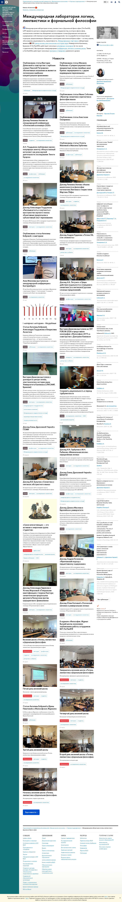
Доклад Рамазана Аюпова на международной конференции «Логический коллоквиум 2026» (37, 123)
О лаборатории (7, 21)
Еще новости (30, 812)
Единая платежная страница (30, 887)
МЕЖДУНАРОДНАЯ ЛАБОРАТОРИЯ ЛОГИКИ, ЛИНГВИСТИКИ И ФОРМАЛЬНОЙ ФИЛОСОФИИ (9, 11)
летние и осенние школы (77, 48)
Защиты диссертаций (66, 850)
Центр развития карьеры (49, 860)
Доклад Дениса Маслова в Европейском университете (71, 508)
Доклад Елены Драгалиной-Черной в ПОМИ (39, 428)
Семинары (5, 25)
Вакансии (5, 52)
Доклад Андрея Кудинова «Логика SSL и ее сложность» (77, 236)
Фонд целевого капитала (30, 861)
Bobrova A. (107, 333)
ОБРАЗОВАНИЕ (47, 835)
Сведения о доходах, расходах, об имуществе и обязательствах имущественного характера (30, 870)
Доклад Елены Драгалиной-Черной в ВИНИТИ (75, 473)
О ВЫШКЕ (26, 835)
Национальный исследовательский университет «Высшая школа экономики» (44, 828)
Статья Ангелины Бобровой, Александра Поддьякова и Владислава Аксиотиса (40, 329)
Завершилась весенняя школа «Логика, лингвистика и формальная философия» (77, 671)
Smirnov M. (100, 133)
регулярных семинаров (65, 46)
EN (107, 2)
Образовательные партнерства (47, 866)
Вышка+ (44, 848)
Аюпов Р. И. (100, 371)
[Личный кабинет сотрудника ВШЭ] (115, 2)
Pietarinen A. (107, 424)
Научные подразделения (74, 828)
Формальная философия (106, 45)
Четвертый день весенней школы (74, 713)
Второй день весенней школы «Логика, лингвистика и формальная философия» (77, 755)
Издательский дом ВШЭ (86, 840)
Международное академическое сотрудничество (7, 42)
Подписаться (105, 30)
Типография (83, 845)
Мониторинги (65, 845)
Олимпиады (45, 843)
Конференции (7, 29)
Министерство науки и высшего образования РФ (106, 839)
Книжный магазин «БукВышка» (88, 843)
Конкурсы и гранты (66, 855)
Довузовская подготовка (49, 840)
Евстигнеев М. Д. (112, 406)
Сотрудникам (6, 48)
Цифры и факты (27, 838)
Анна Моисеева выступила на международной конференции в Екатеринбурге (36, 283)
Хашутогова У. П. (102, 218)
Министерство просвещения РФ (104, 843)
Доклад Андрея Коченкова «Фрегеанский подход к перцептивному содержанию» (73, 561)
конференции (62, 48)
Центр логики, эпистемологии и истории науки (52, 43)
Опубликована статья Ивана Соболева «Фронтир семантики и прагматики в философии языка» (76, 97)
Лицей (44, 838)
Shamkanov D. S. (101, 353)
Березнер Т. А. (111, 218)
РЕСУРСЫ (83, 835)
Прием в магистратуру (48, 850)
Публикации (6, 37)
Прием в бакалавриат (48, 845)
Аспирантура (45, 853)
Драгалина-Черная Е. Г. (103, 174)
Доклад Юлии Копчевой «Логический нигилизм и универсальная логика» (76, 604)
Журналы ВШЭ (84, 850)
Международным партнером (68, 41)
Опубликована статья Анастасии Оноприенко (74, 118)
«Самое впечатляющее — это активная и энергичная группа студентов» (36, 527)
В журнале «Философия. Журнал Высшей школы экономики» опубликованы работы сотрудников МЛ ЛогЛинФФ (75, 625)
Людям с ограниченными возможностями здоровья (30, 883)
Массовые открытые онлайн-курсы (105, 848)
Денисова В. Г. (101, 278)
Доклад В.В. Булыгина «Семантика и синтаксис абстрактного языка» (38, 483)
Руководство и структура (30, 840)
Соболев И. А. (101, 298)
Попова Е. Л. (110, 192)
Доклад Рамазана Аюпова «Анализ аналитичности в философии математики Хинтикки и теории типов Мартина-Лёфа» (76, 188)
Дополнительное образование (47, 856)
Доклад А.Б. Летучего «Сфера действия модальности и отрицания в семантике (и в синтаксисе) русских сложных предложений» (76, 286)
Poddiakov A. (100, 388)
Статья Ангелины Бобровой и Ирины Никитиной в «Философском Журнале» (40, 707)
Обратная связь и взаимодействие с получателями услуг (47, 871)
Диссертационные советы (68, 847)
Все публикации (103, 599)
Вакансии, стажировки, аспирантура (33, 10)
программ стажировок (58, 51)
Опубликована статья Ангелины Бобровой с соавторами (36, 234)
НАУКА (63, 835)
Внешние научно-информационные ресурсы (68, 858)
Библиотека (83, 838)
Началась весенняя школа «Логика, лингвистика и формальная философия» (40, 793)
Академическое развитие (68, 852)
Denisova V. (100, 260)
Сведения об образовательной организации (28, 878)
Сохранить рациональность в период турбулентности (76, 392)
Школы (4, 33)
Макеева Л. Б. (101, 315)
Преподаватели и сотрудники (28, 848)
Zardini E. (99, 465)
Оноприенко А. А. (102, 149)
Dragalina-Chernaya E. (103, 507)
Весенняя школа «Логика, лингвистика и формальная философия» (39, 640)
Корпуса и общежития (29, 852)
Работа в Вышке (27, 889)
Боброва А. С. (101, 557)
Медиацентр (83, 848)
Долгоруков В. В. (102, 192)
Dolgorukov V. (101, 577)
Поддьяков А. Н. (101, 220)
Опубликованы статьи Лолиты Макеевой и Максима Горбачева (73, 144)
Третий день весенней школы (35, 749)
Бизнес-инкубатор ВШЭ (48, 862)
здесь (106, 896)
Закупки (25, 854)
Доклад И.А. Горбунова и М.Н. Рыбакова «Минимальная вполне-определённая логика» (74, 452)
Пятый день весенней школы (35, 688)
